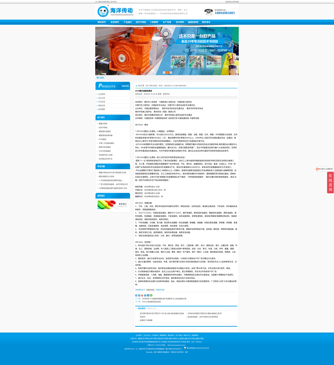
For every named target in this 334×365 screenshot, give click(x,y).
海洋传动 (166, 94)
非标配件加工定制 (105, 155)
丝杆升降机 (141, 22)
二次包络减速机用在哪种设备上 (111, 180)
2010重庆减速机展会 (179, 86)
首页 (147, 86)
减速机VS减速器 (146, 320)
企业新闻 (101, 94)
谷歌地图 (195, 335)
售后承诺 (171, 335)
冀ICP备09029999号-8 (174, 349)
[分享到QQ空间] (139, 295)
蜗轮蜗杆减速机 (105, 131)
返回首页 (228, 2)
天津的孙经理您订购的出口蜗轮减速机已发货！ (205, 313)
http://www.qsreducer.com (176, 345)
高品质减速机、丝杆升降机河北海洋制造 (202, 317)
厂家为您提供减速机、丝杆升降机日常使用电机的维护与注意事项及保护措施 (113, 184)
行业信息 (101, 102)
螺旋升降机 (103, 124)
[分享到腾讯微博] (145, 295)
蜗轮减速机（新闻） (157, 86)
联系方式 (187, 335)
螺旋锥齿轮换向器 (105, 135)
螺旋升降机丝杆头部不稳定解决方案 (112, 172)
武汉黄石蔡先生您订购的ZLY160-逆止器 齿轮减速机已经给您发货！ (162, 315)
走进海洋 (115, 22)
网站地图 (235, 2)
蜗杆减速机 (176, 213)
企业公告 (101, 98)
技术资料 (180, 22)
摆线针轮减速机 (145, 213)
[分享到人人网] (148, 295)
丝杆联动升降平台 (105, 159)
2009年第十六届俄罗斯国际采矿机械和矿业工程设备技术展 (164, 299)
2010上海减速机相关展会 (151, 302)
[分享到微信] (151, 295)
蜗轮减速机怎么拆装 (106, 176)
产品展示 (128, 22)
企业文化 (147, 335)
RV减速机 (102, 139)
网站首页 (102, 22)
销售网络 (163, 335)
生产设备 (167, 22)
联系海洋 (206, 22)
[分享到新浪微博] (142, 295)
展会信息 (168, 86)
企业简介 (139, 335)
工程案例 (154, 22)
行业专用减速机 (105, 151)
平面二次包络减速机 (106, 143)
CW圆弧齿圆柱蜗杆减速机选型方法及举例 (113, 188)
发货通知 (101, 109)
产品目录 (155, 335)
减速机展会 (150, 290)
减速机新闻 (193, 22)
